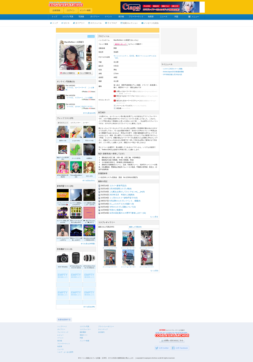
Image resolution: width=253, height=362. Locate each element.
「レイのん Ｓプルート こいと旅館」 (80, 98)
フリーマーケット (136, 16)
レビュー (60, 335)
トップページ (62, 326)
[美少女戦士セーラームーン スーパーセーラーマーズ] (110, 246)
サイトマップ (103, 329)
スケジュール (96, 23)
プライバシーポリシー (106, 326)
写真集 (81, 16)
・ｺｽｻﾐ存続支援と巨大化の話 (171, 74)
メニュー (195, 17)
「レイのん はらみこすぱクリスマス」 (80, 106)
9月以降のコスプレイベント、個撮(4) (124, 201)
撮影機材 (83, 332)
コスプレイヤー (75, 122)
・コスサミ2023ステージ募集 (172, 69)
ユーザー (86, 122)
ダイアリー (94, 16)
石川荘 (131, 56)
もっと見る (154, 217)
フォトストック (62, 332)
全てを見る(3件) (89, 307)
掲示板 (121, 16)
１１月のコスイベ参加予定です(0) (123, 198)
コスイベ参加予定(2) (117, 185)
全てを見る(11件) (89, 113)
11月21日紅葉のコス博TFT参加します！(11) (127, 213)
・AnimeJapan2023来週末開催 (172, 72)
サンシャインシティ (121, 56)
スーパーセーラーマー (110, 248)
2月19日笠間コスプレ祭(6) (120, 189)
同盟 (176, 16)
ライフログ (112, 23)
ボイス (66, 23)
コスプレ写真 (67, 16)
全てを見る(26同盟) (88, 244)
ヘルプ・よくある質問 (65, 352)
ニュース (163, 16)
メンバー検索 (84, 341)
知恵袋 (151, 16)
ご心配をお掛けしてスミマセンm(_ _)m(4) (127, 192)
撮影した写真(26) (135, 227)
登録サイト (84, 335)
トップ (54, 16)
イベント (108, 16)
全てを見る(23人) (88, 180)
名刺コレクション (130, 23)
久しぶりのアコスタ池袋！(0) (121, 204)
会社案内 (101, 332)
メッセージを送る (151, 23)
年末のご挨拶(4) (116, 210)
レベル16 (91, 36)
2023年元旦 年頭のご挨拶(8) (121, 195)
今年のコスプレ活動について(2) (122, 207)
